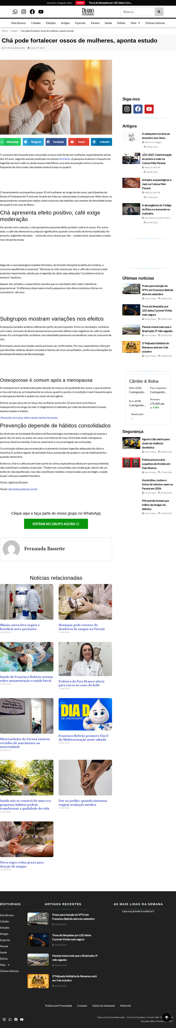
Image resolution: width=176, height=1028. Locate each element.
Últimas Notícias (9, 971)
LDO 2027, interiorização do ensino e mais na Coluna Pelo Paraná (157, 159)
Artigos (4, 933)
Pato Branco (7, 915)
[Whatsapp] (15, 11)
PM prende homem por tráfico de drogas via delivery (155, 504)
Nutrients (64, 158)
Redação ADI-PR (153, 167)
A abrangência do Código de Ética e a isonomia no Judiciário (157, 209)
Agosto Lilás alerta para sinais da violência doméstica (156, 443)
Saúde (14, 30)
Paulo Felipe (150, 298)
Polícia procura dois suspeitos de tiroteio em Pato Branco (156, 463)
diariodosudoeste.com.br (22, 489)
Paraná (4, 946)
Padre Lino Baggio (153, 142)
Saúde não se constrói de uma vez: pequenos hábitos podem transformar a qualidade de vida (25, 804)
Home (5, 30)
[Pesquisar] (159, 12)
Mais (3, 964)
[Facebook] (32, 11)
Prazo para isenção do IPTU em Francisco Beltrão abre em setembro (157, 290)
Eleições (4, 927)
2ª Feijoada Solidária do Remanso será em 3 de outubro (155, 347)
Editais (4, 958)
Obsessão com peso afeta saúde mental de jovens (29, 417)
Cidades (4, 921)
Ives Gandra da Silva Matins (158, 218)
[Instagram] (23, 11)
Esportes (5, 940)
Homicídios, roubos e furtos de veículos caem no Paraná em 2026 (157, 484)
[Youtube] (40, 11)
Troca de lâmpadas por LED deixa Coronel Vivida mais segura (157, 310)
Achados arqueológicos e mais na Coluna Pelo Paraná (156, 184)
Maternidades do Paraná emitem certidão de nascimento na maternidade (25, 743)
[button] (10, 142)
